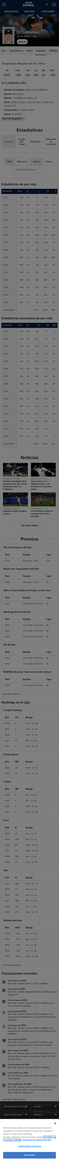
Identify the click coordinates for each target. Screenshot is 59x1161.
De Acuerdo (29, 1155)
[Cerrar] (55, 1123)
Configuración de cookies (29, 1146)
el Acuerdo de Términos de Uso (36, 1140)
